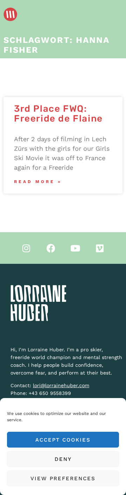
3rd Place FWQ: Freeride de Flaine (58, 113)
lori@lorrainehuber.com (61, 385)
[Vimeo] (99, 248)
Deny (63, 459)
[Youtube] (75, 248)
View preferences (63, 478)
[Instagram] (26, 248)
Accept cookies (63, 440)
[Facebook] (50, 248)
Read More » (38, 181)
